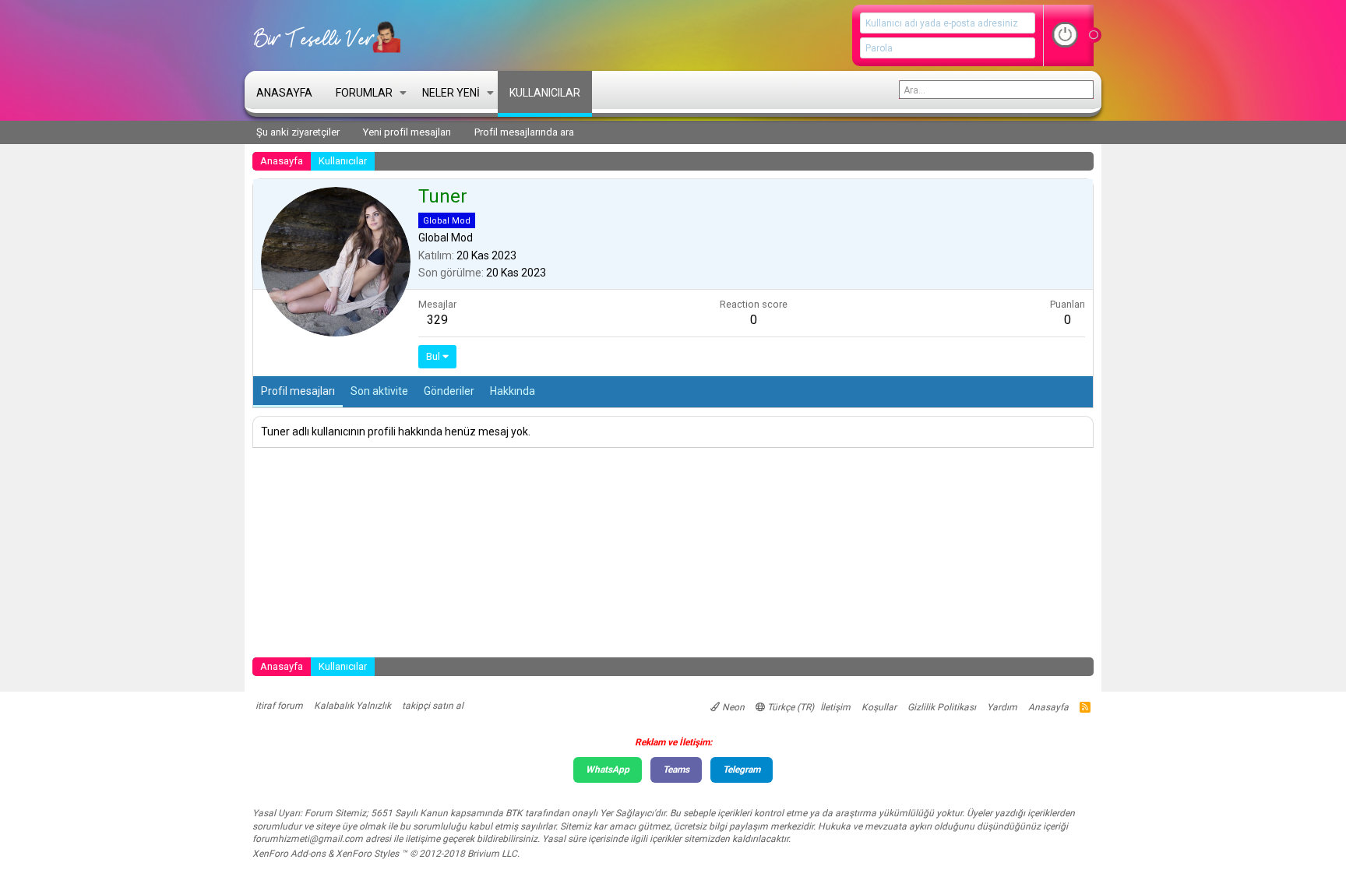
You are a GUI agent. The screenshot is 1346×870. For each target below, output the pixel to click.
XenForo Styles (367, 853)
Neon (732, 707)
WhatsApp (607, 769)
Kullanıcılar (544, 92)
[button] (403, 92)
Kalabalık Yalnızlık (352, 705)
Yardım (1002, 707)
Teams (676, 769)
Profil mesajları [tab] (298, 391)
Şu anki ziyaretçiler (298, 132)
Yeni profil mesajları (407, 132)
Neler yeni (451, 92)
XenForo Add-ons (289, 853)
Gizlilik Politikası (941, 707)
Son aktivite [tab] (379, 391)
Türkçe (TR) (789, 707)
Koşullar (879, 707)
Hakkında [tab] (512, 391)
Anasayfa (284, 92)
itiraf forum (279, 705)
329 (437, 319)
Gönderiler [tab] (449, 391)
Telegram (741, 769)
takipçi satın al (432, 705)
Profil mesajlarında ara (524, 132)
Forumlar (364, 92)
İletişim (835, 707)
